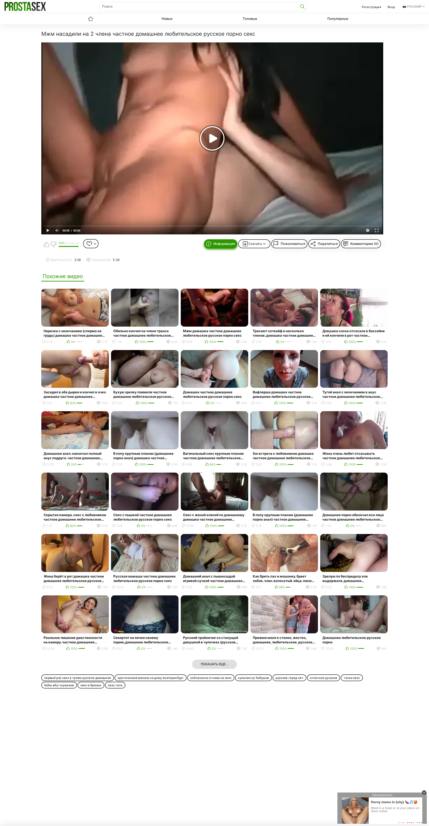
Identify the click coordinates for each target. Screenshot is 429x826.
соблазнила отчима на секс (210, 678)
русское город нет (289, 678)
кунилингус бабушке (253, 678)
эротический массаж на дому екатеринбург (151, 678)
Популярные (337, 19)
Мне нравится (46, 244)
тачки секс (352, 678)
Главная (90, 18)
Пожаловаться (293, 244)
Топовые (250, 19)
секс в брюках (90, 685)
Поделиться (328, 244)
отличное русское (323, 678)
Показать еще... (214, 664)
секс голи (115, 685)
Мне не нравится (53, 244)
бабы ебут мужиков (59, 685)
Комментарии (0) (364, 244)
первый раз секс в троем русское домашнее (77, 678)
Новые (167, 19)
